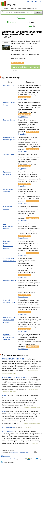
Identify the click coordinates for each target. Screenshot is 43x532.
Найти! (38, 12)
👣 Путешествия (5, 456)
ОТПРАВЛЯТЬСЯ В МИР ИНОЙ (13, 377)
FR (40, 1)
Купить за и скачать (25, 67)
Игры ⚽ (31, 26)
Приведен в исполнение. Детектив (8, 337)
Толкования (21, 18)
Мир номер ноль (8, 427)
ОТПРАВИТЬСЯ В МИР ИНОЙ (13, 359)
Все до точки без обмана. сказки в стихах (9, 319)
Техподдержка (14, 452)
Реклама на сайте (24, 452)
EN (28, 1)
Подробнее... (23, 99)
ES (36, 1)
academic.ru (8, 3)
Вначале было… (9, 120)
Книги (31, 22)
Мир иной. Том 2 (9, 85)
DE (32, 1)
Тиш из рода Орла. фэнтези (8, 226)
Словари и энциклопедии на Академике (19, 8)
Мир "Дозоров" (8, 431)
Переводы (11, 22)
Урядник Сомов (8, 154)
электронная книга (25, 97)
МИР (4, 395)
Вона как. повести (9, 280)
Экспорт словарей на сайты (8, 459)
